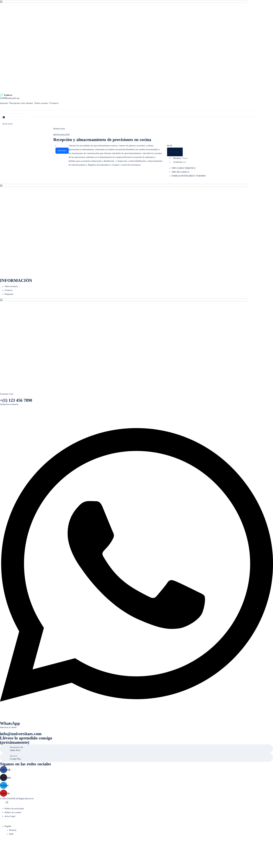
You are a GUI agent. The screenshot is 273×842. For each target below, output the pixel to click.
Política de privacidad (14, 808)
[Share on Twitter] (192, 182)
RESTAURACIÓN (61, 135)
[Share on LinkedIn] (195, 182)
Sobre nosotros (42, 103)
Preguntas (9, 294)
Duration (177, 158)
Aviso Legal (10, 816)
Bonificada (10, 98)
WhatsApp (10, 723)
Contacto (54, 103)
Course (62, 128)
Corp (17, 98)
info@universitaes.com (21, 733)
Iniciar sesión (7, 124)
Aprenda (4, 103)
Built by (3, 803)
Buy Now (175, 152)
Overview (62, 150)
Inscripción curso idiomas (21, 103)
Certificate (177, 162)
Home (56, 128)
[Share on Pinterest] (197, 182)
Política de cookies (13, 812)
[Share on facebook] (190, 182)
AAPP (2, 98)
